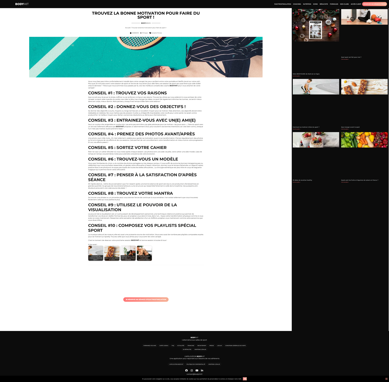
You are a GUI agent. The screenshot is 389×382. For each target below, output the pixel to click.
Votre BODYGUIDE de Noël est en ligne (306, 74)
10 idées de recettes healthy (302, 180)
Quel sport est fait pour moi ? (351, 57)
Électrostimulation (282, 4)
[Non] (386, 379)
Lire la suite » (296, 76)
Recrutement (201, 345)
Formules (334, 4)
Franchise (191, 345)
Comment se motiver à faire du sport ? (306, 127)
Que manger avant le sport (350, 127)
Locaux (219, 345)
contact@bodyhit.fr (194, 374)
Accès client (356, 4)
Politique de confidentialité (195, 364)
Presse (211, 345)
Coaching (297, 4)
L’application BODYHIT (176, 364)
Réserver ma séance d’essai (374, 4)
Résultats (324, 4)
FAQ (173, 345)
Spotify (107, 237)
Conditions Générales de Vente (235, 345)
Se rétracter (187, 349)
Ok (245, 379)
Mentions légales (214, 364)
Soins (315, 4)
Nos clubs (344, 4)
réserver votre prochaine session (118, 240)
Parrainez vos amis (149, 345)
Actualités (180, 345)
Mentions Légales (200, 349)
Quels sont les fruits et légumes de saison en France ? (359, 180)
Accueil (127, 28)
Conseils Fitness (156, 33)
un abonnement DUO (140, 127)
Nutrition (307, 4)
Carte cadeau (163, 345)
